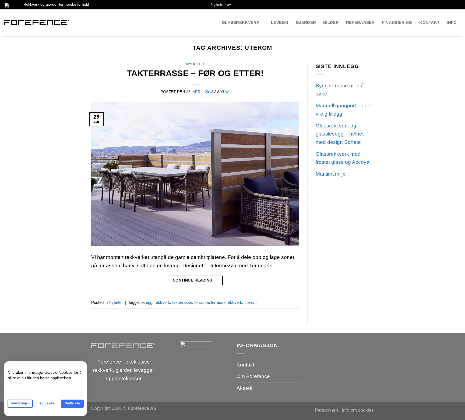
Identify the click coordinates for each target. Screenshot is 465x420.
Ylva (225, 92)
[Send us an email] (250, 4)
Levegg (279, 22)
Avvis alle (46, 403)
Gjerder (306, 22)
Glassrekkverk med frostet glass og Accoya (342, 158)
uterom (250, 302)
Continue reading (195, 280)
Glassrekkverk (241, 22)
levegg (146, 302)
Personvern (326, 410)
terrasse (201, 302)
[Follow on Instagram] (244, 4)
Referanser (360, 22)
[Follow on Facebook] (238, 4)
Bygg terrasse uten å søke (340, 90)
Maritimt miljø (331, 174)
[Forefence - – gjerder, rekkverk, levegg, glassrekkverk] (37, 22)
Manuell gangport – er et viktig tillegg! (344, 110)
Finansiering (397, 22)
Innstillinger (20, 403)
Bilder (331, 22)
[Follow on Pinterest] (256, 4)
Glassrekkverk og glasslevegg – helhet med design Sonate (340, 134)
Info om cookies (358, 410)
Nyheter (195, 64)
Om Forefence (253, 376)
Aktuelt (244, 388)
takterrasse (182, 302)
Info (452, 22)
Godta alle (72, 403)
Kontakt (429, 22)
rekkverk (162, 302)
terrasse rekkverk (226, 302)
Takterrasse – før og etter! (195, 73)
